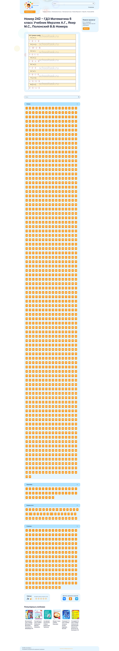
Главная (45, 11)
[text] (46, 598)
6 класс (49, 11)
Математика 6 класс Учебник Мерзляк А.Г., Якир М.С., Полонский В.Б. (78, 11)
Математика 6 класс (56, 11)
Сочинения (91, 7)
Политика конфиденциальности (66, 648)
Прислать (86, 28)
